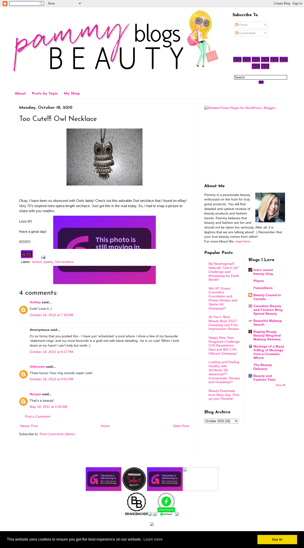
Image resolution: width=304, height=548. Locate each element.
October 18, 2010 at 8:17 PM (51, 352)
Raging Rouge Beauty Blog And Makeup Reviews (267, 335)
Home (105, 426)
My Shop (72, 93)
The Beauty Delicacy (262, 367)
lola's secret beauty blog (263, 272)
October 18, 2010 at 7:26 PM (51, 315)
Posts (242, 25)
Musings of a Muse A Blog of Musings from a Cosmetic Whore (268, 352)
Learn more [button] (153, 539)
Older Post (181, 426)
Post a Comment (37, 416)
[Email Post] (42, 257)
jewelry (48, 262)
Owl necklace (64, 262)
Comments (247, 33)
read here (242, 241)
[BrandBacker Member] (137, 515)
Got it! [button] (277, 539)
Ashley (35, 302)
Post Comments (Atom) (57, 434)
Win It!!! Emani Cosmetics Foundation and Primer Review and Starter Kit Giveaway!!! (223, 298)
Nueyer (35, 394)
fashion (37, 262)
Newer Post (29, 426)
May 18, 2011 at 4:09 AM (48, 407)
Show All (280, 385)
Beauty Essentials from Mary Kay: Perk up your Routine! (224, 395)
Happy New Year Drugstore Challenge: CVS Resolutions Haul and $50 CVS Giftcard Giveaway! (225, 345)
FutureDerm (262, 288)
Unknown (37, 366)
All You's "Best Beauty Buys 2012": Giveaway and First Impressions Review (224, 323)
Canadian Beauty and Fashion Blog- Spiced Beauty (268, 309)
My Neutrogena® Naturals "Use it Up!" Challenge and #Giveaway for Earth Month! (224, 271)
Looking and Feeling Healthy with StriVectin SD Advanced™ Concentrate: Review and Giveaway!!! (224, 372)
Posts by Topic (45, 93)
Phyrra (258, 281)
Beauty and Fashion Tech (264, 377)
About (20, 93)
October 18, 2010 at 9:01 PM (51, 379)
